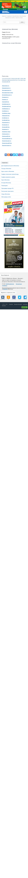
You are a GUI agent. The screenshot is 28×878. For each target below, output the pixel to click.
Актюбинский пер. (6, 106)
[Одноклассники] (8, 155)
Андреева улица (6, 131)
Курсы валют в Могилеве (7, 171)
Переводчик (4, 185)
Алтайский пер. (6, 120)
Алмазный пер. (6, 115)
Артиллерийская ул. (7, 138)
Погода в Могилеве (6, 168)
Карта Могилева (5, 180)
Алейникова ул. (6, 108)
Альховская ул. (6, 122)
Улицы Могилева (15, 16)
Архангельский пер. (7, 143)
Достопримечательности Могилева (10, 165)
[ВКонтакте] (6, 155)
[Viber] (19, 155)
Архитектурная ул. (6, 145)
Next (22, 253)
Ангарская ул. (5, 124)
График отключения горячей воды (10, 174)
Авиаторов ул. (5, 85)
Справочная (9, 16)
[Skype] (16, 155)
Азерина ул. (5, 99)
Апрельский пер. (6, 136)
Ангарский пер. (6, 127)
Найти (22, 22)
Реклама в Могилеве (18, 304)
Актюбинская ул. (6, 104)
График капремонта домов (8, 177)
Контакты (4, 305)
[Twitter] (14, 155)
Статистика (25, 304)
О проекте (11, 304)
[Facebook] (11, 155)
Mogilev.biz (4, 16)
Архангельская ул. (6, 140)
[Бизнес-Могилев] (6, 11)
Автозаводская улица (7, 92)
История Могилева (6, 182)
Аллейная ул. (5, 111)
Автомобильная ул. (7, 94)
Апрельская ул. (6, 134)
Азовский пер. (5, 101)
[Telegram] (22, 155)
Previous (5, 253)
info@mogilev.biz (10, 284)
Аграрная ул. (5, 97)
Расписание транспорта (7, 191)
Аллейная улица (6, 113)
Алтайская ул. (5, 117)
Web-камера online (6, 197)
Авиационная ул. (6, 88)
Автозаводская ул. (6, 90)
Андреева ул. (5, 129)
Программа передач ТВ (7, 188)
